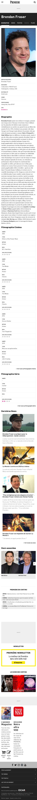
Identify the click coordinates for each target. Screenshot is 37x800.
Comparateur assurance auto (8, 793)
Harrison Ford (22, 575)
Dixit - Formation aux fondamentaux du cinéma (19, 794)
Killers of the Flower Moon (10, 239)
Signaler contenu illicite (15, 798)
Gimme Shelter (6, 321)
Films (33, 23)
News (13, 23)
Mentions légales (5, 798)
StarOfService (4, 794)
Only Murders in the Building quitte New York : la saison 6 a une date (18, 602)
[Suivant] (34, 563)
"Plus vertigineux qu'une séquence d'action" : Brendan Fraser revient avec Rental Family (18, 496)
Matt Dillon (4, 575)
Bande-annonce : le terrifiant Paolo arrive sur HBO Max (18, 594)
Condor (4, 385)
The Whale (5, 266)
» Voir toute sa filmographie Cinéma (26, 368)
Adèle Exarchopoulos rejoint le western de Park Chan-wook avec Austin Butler (18, 598)
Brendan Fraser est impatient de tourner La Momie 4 (18, 534)
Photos (19, 23)
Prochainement (6, 770)
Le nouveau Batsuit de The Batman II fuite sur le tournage (18, 607)
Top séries (4, 774)
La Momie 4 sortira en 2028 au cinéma (16, 466)
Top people (4, 778)
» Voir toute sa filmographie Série (26, 406)
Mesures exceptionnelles (9, 348)
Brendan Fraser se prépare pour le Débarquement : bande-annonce (15, 435)
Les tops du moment (7, 782)
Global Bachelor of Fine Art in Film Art (24, 793)
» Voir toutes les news (29, 543)
